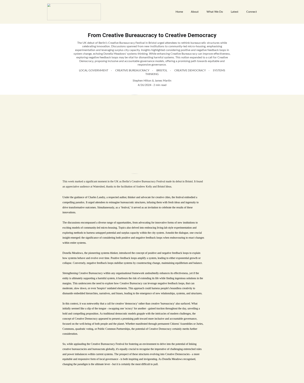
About (195, 11)
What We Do (215, 11)
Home (179, 11)
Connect (251, 11)
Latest (234, 11)
